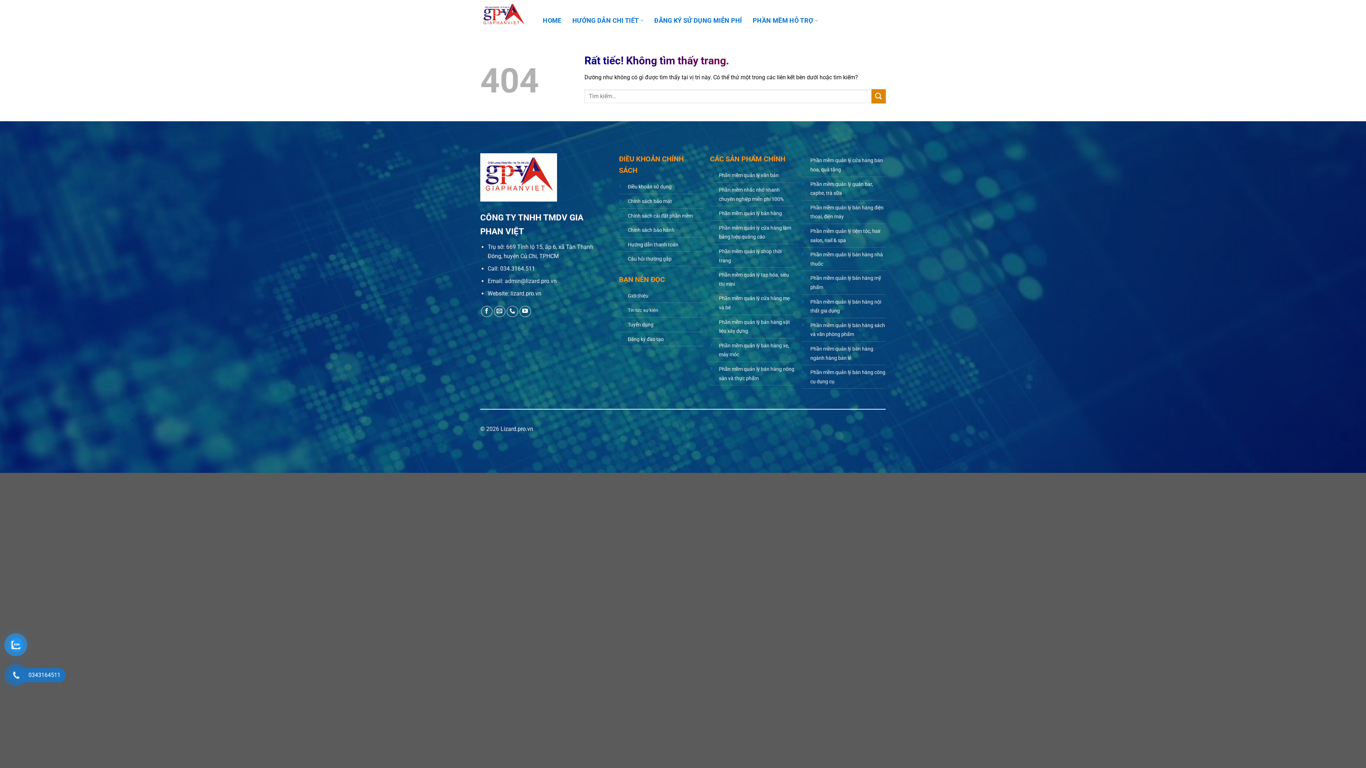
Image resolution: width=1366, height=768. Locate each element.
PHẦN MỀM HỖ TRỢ (783, 20)
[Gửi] (879, 96)
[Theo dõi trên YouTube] (525, 312)
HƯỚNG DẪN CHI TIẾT (605, 20)
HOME (552, 20)
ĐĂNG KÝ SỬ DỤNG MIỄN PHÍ (698, 20)
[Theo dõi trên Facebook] (487, 312)
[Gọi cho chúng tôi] (512, 312)
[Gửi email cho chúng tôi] (499, 312)
